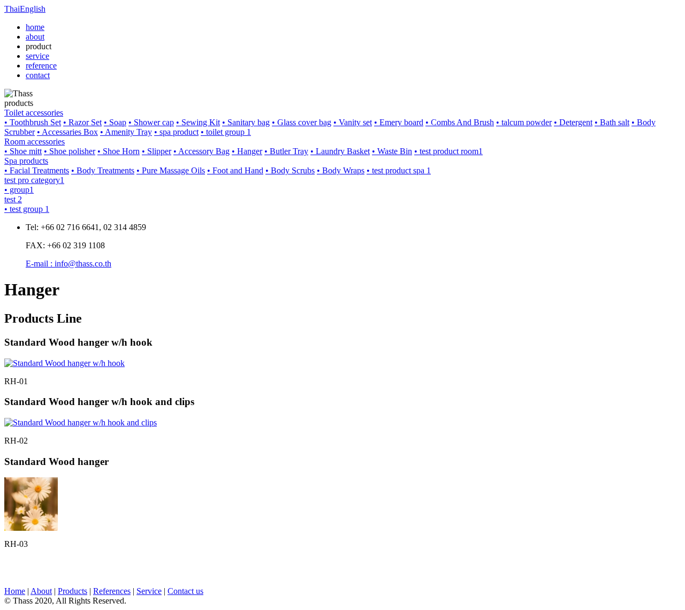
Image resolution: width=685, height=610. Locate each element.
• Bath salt (612, 122)
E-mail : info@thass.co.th (68, 263)
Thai (12, 8)
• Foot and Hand (235, 170)
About (41, 591)
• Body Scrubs (290, 170)
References (112, 591)
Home (14, 591)
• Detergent (573, 122)
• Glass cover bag (301, 122)
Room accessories (34, 141)
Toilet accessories (33, 112)
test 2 (13, 199)
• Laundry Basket (340, 151)
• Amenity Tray (126, 131)
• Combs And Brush (459, 122)
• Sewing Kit (198, 122)
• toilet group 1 (226, 131)
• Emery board (398, 122)
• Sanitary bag (246, 122)
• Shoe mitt (23, 151)
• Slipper (156, 151)
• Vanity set (352, 122)
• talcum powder (524, 122)
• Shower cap (151, 122)
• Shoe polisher (69, 151)
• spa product (176, 131)
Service (149, 591)
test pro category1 (34, 180)
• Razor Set (82, 122)
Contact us (185, 591)
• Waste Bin (392, 151)
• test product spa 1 (399, 170)
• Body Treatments (102, 170)
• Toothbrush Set (32, 122)
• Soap (115, 122)
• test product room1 (448, 151)
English (32, 8)
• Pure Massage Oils (170, 170)
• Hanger (247, 151)
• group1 (19, 189)
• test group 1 (26, 209)
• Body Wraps (340, 170)
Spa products (26, 160)
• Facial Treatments (36, 170)
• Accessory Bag (201, 151)
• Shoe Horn (118, 151)
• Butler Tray (286, 151)
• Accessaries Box (67, 131)
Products (72, 591)
